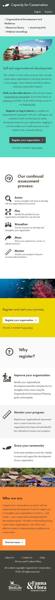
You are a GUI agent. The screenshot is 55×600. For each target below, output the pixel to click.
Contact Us (27, 557)
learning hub (29, 104)
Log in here (37, 147)
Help (42, 557)
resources (7, 100)
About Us (9, 557)
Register (48, 11)
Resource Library (15, 27)
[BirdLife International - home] (15, 587)
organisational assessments (17, 96)
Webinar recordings (16, 31)
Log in (37, 11)
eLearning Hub (38, 27)
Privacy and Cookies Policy (28, 561)
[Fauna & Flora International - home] (37, 587)
